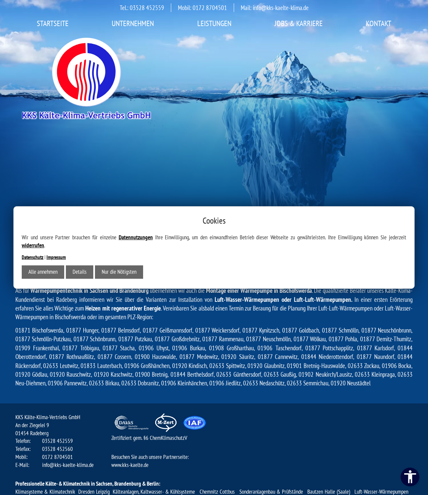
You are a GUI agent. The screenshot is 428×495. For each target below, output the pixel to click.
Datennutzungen (136, 237)
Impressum (56, 257)
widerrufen (33, 245)
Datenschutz (32, 257)
